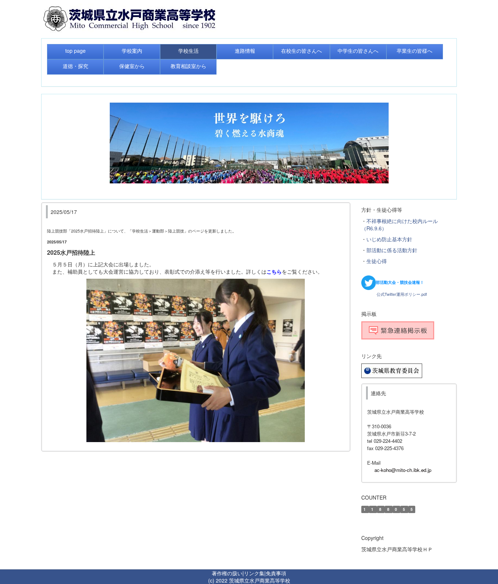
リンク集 (254, 573)
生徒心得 (376, 261)
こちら (274, 271)
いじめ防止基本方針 (389, 239)
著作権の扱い (227, 573)
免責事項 (276, 573)
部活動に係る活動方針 (391, 250)
